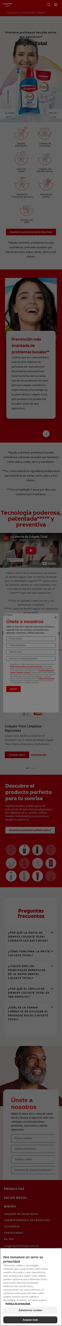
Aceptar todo (30, 1319)
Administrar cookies (30, 1310)
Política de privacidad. (18, 1303)
